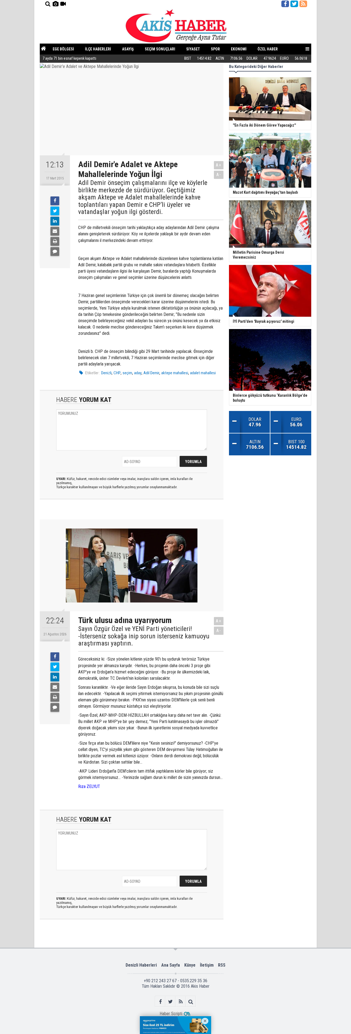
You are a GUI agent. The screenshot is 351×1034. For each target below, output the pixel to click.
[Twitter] (54, 211)
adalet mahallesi (203, 372)
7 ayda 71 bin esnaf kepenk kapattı (69, 58)
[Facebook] (54, 200)
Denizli (106, 372)
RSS (221, 965)
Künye (190, 965)
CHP (117, 372)
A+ (219, 165)
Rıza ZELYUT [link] (89, 786)
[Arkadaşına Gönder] (54, 231)
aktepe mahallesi (174, 372)
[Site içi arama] (48, 4)
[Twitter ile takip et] (294, 4)
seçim (127, 372)
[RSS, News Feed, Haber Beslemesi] (303, 4)
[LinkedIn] (54, 221)
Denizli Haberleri (141, 965)
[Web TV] (63, 4)
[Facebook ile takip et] (285, 4)
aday (137, 372)
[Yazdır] (54, 241)
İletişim (207, 965)
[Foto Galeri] (55, 4)
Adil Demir (151, 372)
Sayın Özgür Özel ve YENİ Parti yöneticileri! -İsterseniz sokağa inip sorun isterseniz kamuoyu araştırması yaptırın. (144, 636)
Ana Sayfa (170, 965)
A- (218, 174)
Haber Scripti (171, 1013)
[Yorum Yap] (54, 251)
